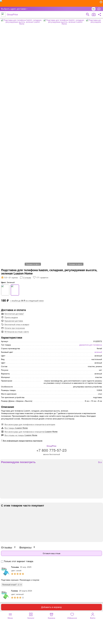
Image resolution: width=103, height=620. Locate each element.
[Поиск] (87, 14)
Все (100, 462)
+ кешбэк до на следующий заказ (27, 300)
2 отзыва (27, 277)
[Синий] (5, 290)
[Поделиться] (99, 14)
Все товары (16, 428)
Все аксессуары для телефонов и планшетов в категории (30, 424)
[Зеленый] (15, 290)
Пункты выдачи (11, 317)
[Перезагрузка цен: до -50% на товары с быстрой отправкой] (51, 3)
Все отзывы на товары (21, 435)
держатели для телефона (90, 344)
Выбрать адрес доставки (13, 8)
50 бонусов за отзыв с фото (17, 331)
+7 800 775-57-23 (51, 450)
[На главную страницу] (3, 14)
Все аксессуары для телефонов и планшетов (31, 431)
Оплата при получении (15, 328)
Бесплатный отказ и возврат (17, 324)
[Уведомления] (99, 8)
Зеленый (98, 352)
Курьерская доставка (14, 320)
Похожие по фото (33, 264)
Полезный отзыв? (11, 584)
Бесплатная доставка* (14, 313)
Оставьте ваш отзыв (51, 553)
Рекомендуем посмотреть (18, 462)
